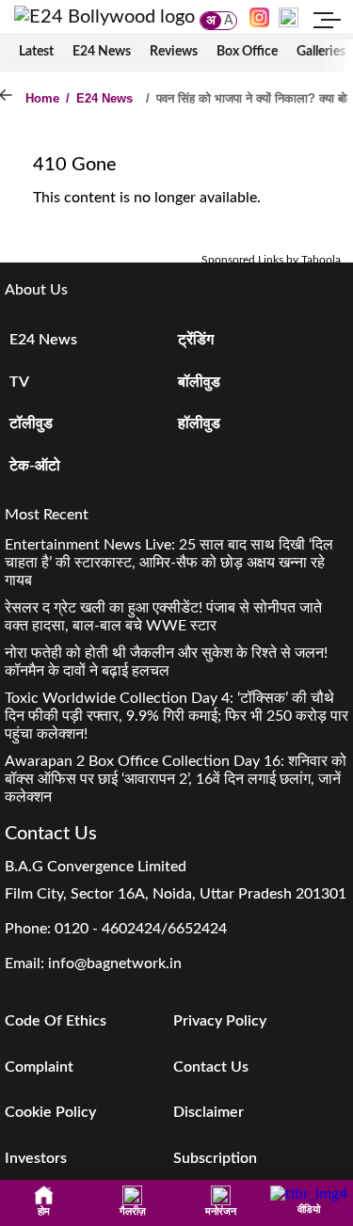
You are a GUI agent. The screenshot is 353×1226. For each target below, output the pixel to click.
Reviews (174, 51)
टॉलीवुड (31, 423)
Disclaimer (208, 1112)
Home (42, 98)
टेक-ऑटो (34, 465)
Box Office (247, 51)
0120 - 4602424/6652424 (141, 928)
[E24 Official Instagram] (259, 16)
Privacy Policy (219, 1020)
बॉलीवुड (199, 382)
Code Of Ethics (55, 1020)
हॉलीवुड (199, 423)
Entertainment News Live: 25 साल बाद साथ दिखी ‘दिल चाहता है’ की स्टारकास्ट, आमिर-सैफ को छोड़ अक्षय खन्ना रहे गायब (169, 562)
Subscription (215, 1158)
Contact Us (211, 1067)
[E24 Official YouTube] (288, 16)
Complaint (39, 1067)
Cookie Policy (50, 1112)
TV (19, 382)
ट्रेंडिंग (196, 339)
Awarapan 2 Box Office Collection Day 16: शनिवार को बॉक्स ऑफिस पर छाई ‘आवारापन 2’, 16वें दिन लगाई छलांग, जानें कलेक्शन (175, 779)
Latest (36, 51)
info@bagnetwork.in (115, 963)
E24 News (101, 51)
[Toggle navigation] (327, 22)
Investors (36, 1158)
